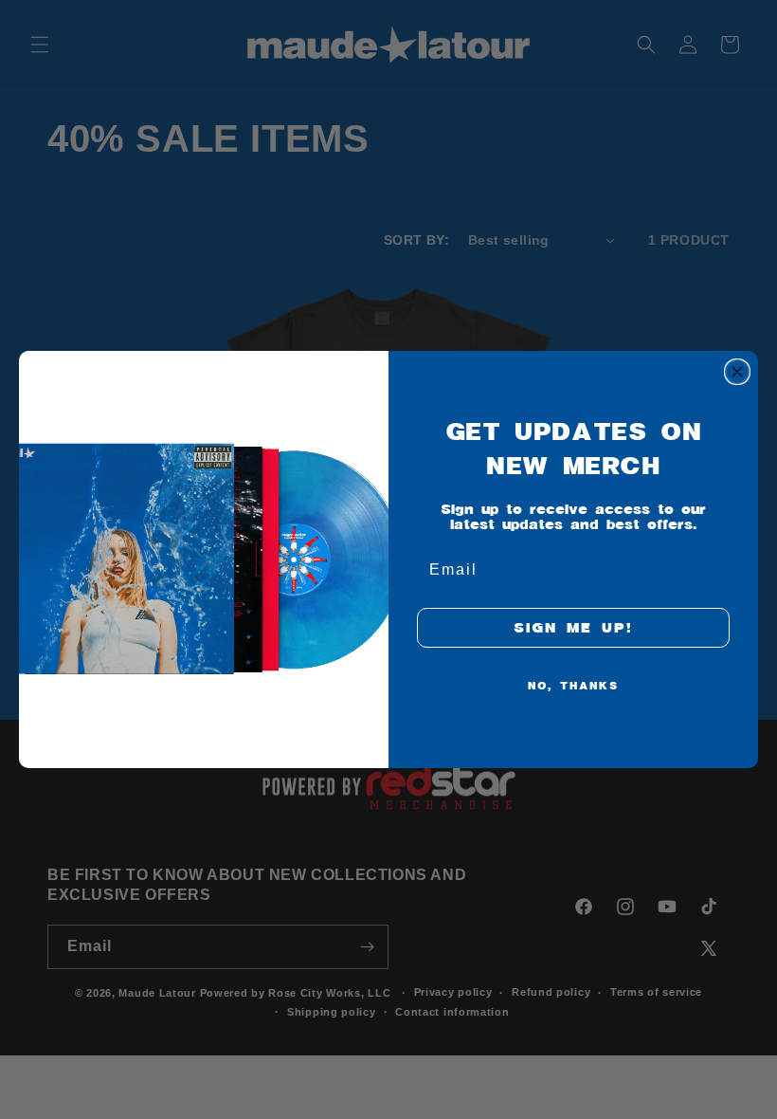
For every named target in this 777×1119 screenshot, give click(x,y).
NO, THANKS (573, 685)
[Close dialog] (737, 371)
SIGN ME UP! (573, 627)
